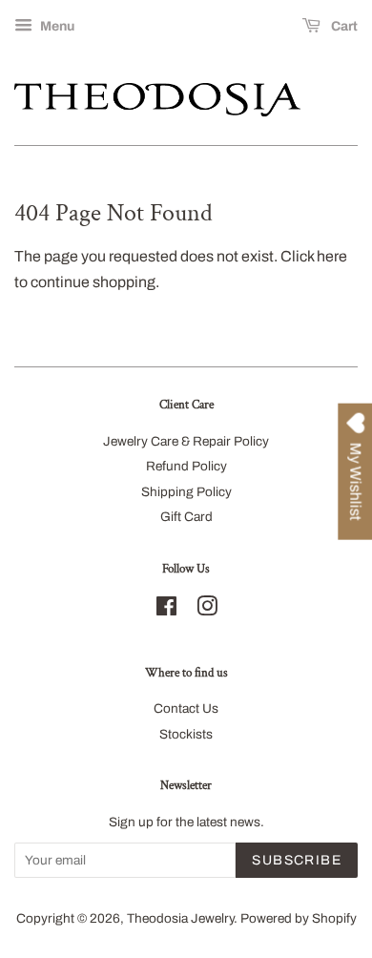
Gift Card (186, 517)
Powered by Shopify (298, 918)
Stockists (186, 734)
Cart (343, 26)
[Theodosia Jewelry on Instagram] (206, 610)
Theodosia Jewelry (180, 918)
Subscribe (296, 860)
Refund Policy (186, 466)
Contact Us (186, 708)
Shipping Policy (186, 492)
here (332, 256)
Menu (55, 26)
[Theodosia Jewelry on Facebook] (166, 610)
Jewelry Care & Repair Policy (186, 441)
